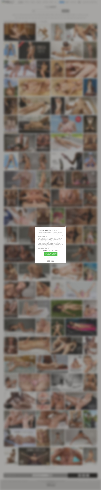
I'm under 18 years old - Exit (50, 258)
